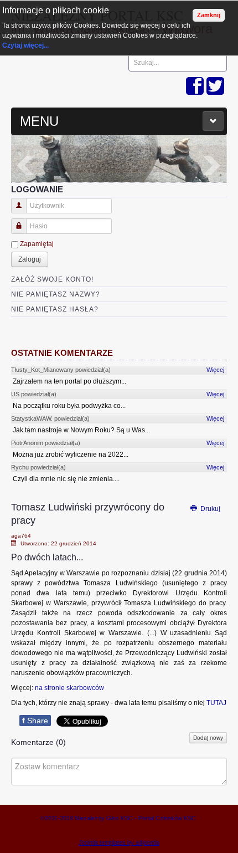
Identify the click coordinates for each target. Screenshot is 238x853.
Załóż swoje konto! (52, 279)
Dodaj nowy (208, 738)
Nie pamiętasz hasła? (55, 309)
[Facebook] (195, 86)
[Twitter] (215, 86)
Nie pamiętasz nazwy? (55, 294)
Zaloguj (29, 259)
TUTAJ (216, 703)
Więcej (215, 369)
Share (35, 720)
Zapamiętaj (37, 244)
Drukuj (209, 509)
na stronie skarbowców (69, 688)
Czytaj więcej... (25, 45)
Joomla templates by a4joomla (119, 842)
